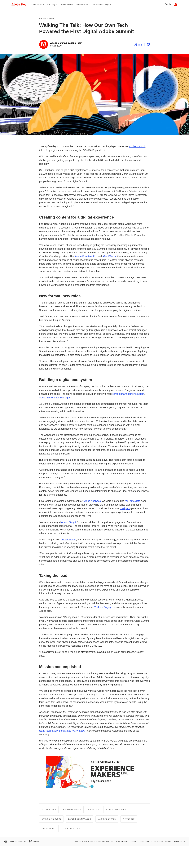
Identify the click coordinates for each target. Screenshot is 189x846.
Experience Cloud (51, 819)
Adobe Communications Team (66, 43)
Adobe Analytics (92, 501)
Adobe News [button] (36, 4)
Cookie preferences (129, 841)
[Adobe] (176, 4)
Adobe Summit (46, 19)
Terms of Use (116, 841)
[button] (14, 841)
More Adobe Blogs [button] (101, 4)
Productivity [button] (66, 4)
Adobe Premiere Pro (85, 256)
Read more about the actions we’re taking (62, 730)
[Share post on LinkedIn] (140, 44)
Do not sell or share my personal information (155, 841)
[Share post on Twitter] (135, 44)
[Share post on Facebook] (144, 44)
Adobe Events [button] (82, 4)
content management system (128, 393)
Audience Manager (116, 810)
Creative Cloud (71, 828)
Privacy (106, 841)
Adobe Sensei (68, 539)
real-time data (132, 501)
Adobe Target (68, 522)
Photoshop (129, 819)
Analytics (125, 508)
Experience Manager (79, 819)
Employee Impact (72, 810)
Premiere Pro (49, 828)
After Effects (109, 256)
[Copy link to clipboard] (148, 44)
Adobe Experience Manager (54, 397)
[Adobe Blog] (20, 4)
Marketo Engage (103, 607)
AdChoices (180, 841)
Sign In (168, 4)
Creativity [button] (51, 4)
